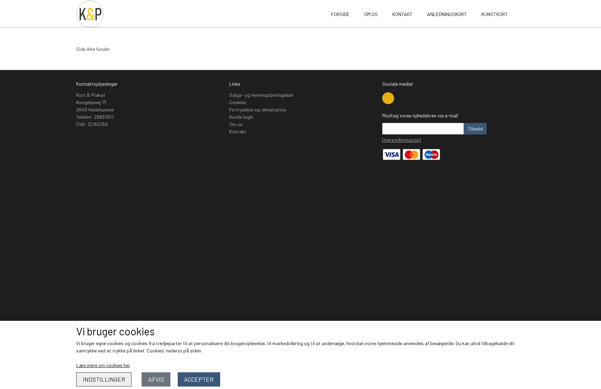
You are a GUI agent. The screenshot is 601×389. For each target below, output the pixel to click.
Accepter (199, 379)
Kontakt (402, 14)
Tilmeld (475, 129)
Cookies (237, 102)
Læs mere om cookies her (103, 365)
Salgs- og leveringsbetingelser (261, 95)
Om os (371, 14)
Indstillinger (104, 379)
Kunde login (241, 117)
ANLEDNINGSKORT (447, 14)
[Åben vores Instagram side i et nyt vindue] (388, 98)
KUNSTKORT (494, 14)
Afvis (156, 379)
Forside (340, 14)
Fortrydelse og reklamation (257, 109)
